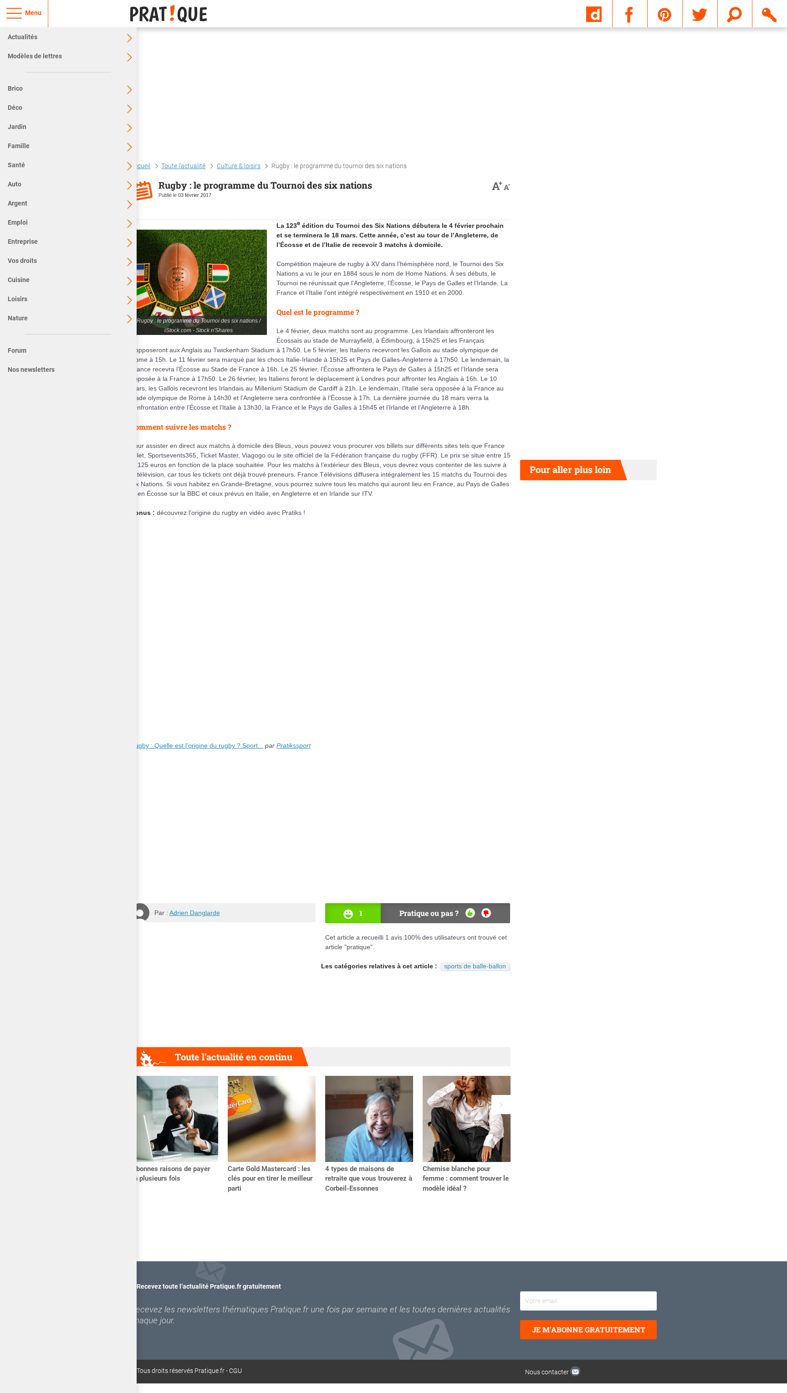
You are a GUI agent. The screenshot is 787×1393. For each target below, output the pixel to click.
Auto (14, 184)
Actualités (22, 37)
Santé (16, 165)
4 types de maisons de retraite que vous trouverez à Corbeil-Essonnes (368, 1179)
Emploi (18, 222)
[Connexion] (769, 13)
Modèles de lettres (35, 56)
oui (470, 913)
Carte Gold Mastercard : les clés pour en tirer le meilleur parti (270, 1179)
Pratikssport (293, 745)
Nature (18, 318)
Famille (19, 145)
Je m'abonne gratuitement (588, 1329)
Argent (17, 203)
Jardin (17, 126)
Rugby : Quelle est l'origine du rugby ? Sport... (196, 745)
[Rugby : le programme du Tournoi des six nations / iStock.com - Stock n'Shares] (198, 282)
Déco (15, 107)
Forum (17, 350)
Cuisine (19, 279)
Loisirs (17, 299)
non (486, 913)
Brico (15, 88)
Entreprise (23, 241)
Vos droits (22, 260)
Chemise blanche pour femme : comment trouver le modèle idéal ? (466, 1179)
